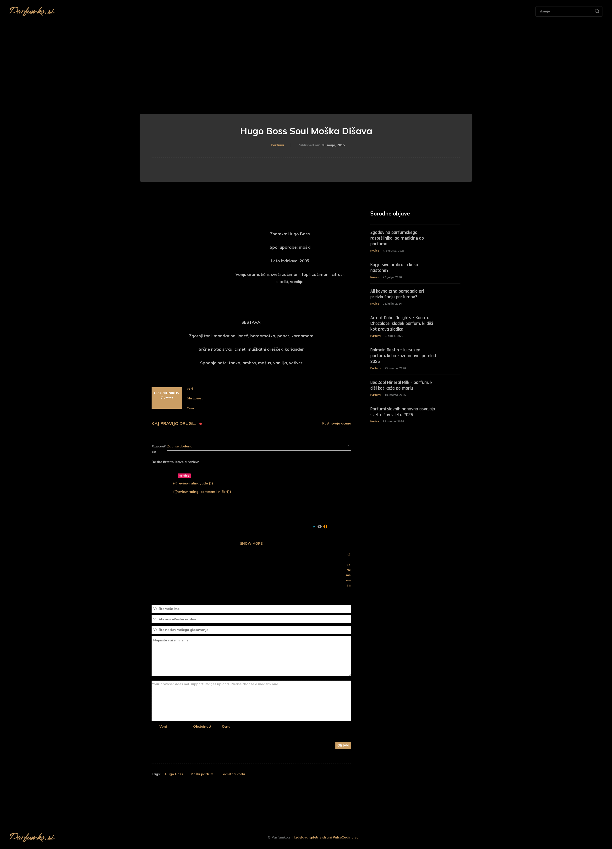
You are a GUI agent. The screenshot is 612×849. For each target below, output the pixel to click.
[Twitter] (587, 837)
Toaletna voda (233, 774)
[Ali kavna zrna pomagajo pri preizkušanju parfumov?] (451, 294)
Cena (226, 726)
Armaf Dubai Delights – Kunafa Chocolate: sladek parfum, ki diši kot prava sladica (401, 323)
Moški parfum (202, 774)
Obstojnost (202, 726)
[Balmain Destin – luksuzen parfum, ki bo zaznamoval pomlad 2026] (451, 353)
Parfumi (277, 145)
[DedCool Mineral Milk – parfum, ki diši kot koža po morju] (451, 386)
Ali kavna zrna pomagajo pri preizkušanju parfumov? (397, 294)
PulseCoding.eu (346, 837)
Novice (374, 250)
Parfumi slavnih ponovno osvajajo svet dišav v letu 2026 (402, 412)
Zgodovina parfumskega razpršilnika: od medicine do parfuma (397, 238)
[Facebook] (566, 837)
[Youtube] (598, 837)
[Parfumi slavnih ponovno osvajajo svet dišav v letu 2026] (451, 412)
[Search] (596, 11)
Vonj (163, 726)
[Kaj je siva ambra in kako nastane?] (451, 268)
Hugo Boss (174, 774)
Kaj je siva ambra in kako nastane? (394, 268)
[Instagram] (577, 837)
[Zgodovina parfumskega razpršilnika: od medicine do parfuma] (451, 236)
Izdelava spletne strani (313, 837)
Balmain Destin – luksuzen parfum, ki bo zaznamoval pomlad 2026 (403, 356)
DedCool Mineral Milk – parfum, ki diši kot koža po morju (401, 385)
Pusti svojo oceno (336, 423)
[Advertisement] (306, 58)
